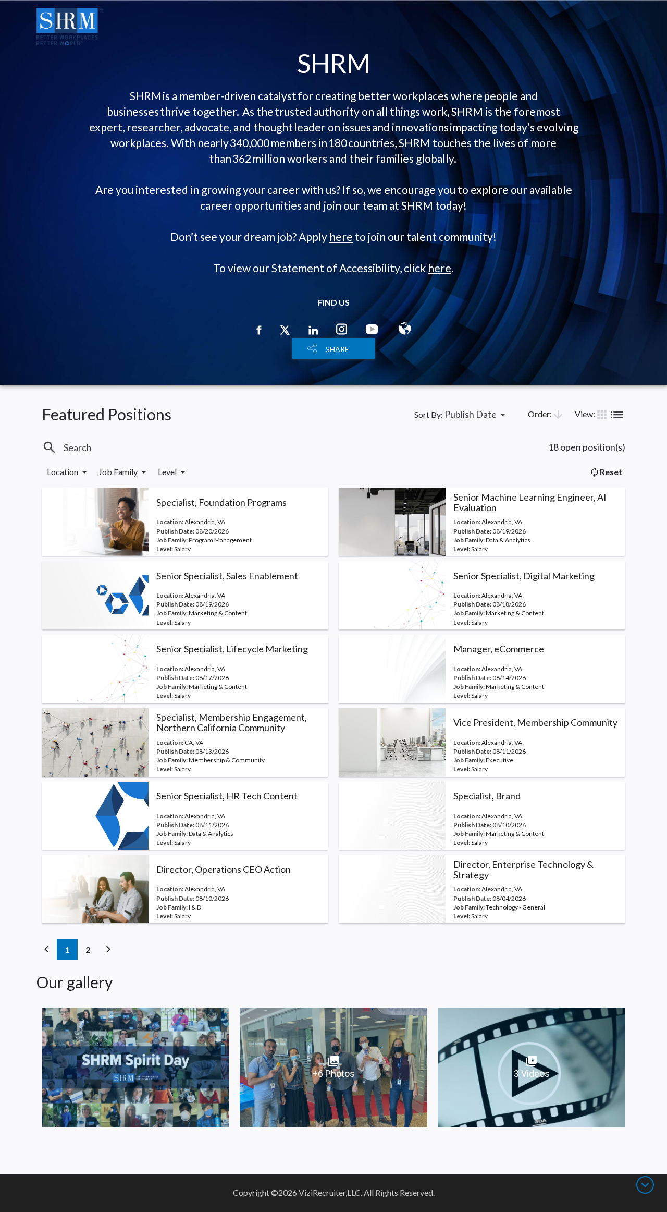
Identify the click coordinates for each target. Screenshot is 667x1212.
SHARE (337, 349)
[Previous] (46, 949)
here (341, 236)
